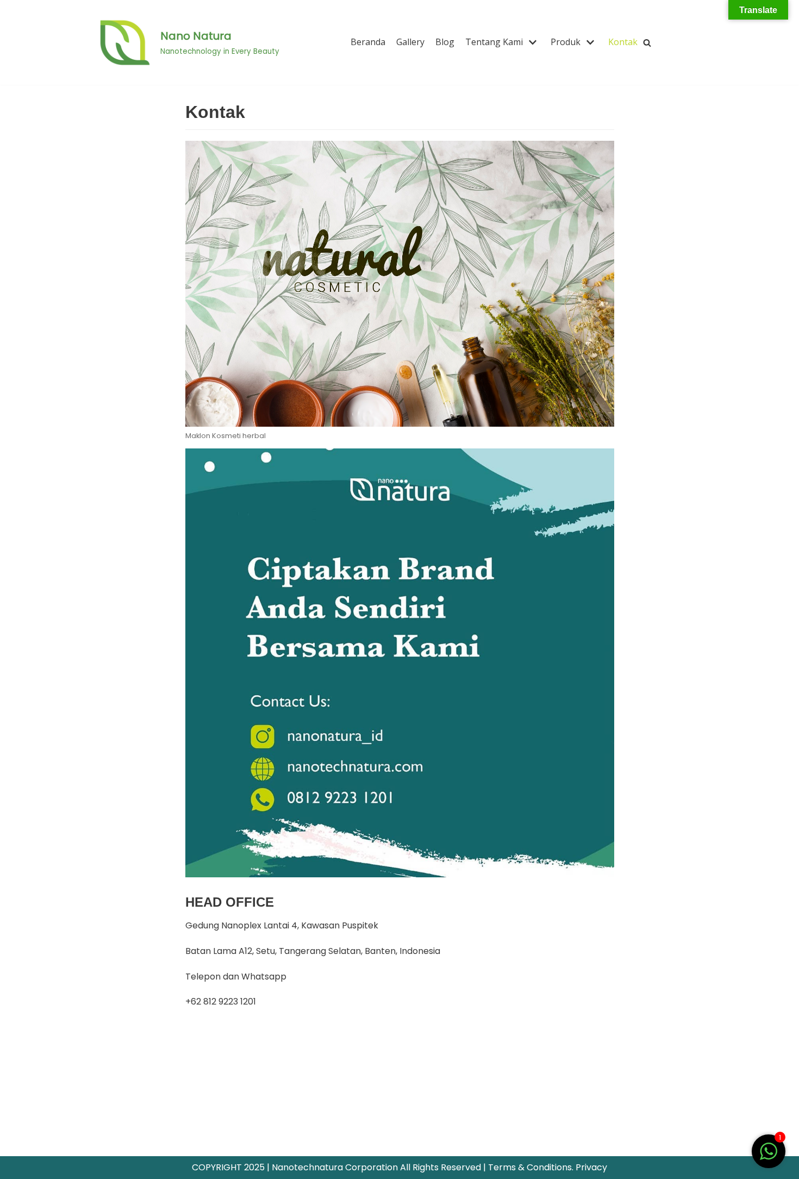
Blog (444, 42)
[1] (768, 1157)
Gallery (410, 42)
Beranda (368, 42)
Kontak (623, 42)
